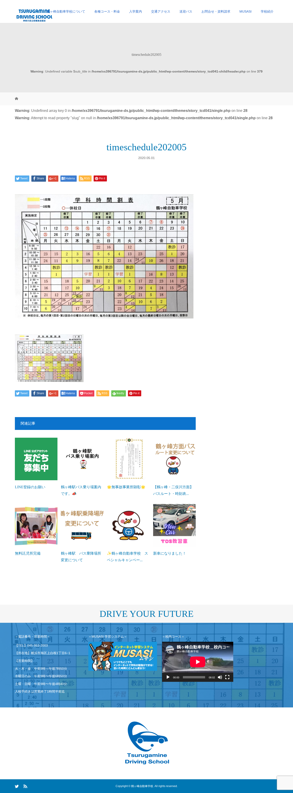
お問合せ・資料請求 (215, 11)
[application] (197, 662)
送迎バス (185, 11)
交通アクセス (160, 11)
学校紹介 (267, 11)
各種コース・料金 (107, 11)
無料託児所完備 (28, 553)
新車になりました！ (169, 553)
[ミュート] (220, 677)
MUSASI (245, 11)
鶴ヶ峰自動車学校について (66, 11)
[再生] (168, 677)
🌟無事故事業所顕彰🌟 (126, 487)
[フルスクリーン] (227, 677)
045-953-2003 (37, 645)
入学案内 (135, 11)
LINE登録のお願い (30, 487)
